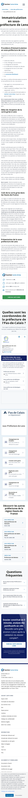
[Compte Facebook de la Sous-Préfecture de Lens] (22, 337)
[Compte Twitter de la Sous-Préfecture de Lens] (25, 337)
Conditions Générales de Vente (9, 716)
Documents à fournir (6, 763)
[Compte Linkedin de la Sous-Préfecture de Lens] (19, 337)
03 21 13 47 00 (7, 352)
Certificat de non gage (6, 769)
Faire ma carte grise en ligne (14, 645)
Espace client (4, 699)
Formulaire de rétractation (7, 701)
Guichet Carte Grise (9, 94)
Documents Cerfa (5, 766)
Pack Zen (3, 749)
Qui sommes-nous (5, 704)
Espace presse (4, 710)
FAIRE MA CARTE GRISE (14, 297)
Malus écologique (5, 744)
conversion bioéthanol (11, 74)
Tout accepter (9, 795)
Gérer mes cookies (6, 724)
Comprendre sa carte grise (8, 741)
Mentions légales (5, 722)
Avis (2, 707)
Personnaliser (18, 795)
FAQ (2, 752)
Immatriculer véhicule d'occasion (9, 738)
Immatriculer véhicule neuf (7, 735)
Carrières (3, 713)
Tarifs (2, 747)
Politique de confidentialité (7, 719)
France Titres (15, 688)
